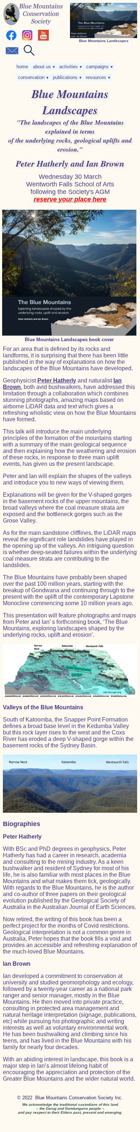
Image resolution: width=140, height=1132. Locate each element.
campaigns (99, 66)
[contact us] (12, 54)
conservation (33, 77)
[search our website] (29, 54)
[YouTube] (43, 39)
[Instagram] (27, 39)
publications (66, 77)
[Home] (33, 24)
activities (70, 66)
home (23, 66)
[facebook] (11, 39)
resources (97, 77)
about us (44, 66)
